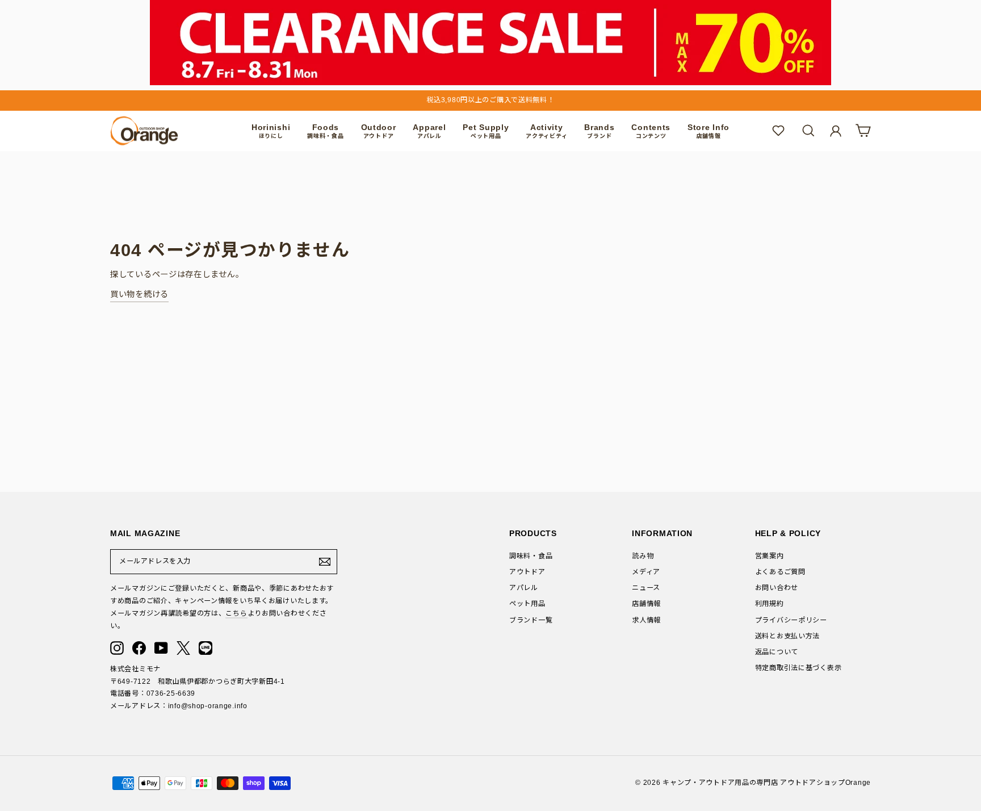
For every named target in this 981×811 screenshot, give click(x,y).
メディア (646, 572)
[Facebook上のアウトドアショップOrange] (139, 648)
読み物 (642, 556)
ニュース (646, 588)
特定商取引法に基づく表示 (798, 668)
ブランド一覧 (530, 620)
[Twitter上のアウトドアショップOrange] (183, 648)
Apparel (429, 131)
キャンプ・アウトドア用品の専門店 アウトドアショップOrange (767, 783)
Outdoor (378, 131)
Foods (325, 131)
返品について (776, 652)
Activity (546, 131)
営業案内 (769, 556)
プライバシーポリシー (791, 620)
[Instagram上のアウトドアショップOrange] (117, 648)
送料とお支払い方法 (787, 636)
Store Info (708, 131)
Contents (650, 131)
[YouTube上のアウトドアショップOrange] (161, 648)
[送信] (324, 561)
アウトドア (527, 572)
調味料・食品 (530, 556)
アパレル (523, 588)
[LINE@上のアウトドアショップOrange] (205, 648)
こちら (236, 613)
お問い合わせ (776, 588)
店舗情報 (646, 604)
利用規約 (769, 604)
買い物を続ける (139, 294)
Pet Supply (486, 131)
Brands (599, 131)
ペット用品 (527, 604)
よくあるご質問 (780, 572)
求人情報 (646, 620)
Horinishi (270, 131)
